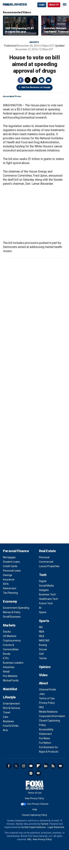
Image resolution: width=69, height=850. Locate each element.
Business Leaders (13, 662)
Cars (5, 716)
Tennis (43, 658)
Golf (41, 653)
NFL (41, 627)
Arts (5, 730)
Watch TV (54, 5)
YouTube (31, 766)
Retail (6, 671)
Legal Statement (55, 827)
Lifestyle (9, 697)
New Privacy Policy (34, 798)
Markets (34, 42)
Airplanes (8, 721)
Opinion (45, 667)
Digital (42, 581)
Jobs (42, 693)
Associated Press (12, 96)
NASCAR (44, 640)
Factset (44, 824)
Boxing (43, 644)
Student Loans (11, 561)
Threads (35, 80)
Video (43, 675)
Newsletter (60, 766)
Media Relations (48, 711)
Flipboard (38, 766)
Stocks (7, 631)
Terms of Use (47, 698)
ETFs (6, 658)
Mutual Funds (11, 680)
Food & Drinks (11, 725)
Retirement (9, 588)
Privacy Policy (47, 702)
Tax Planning (10, 592)
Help (34, 809)
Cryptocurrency (12, 640)
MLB (41, 636)
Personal (44, 557)
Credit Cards (10, 566)
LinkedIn (46, 766)
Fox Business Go (48, 747)
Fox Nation (45, 742)
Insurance (8, 579)
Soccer (43, 649)
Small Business (12, 616)
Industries (8, 667)
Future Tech (46, 603)
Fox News (44, 738)
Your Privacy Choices (37, 804)
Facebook (21, 80)
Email (49, 80)
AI (40, 607)
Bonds (6, 653)
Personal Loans (12, 570)
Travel (6, 712)
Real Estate (47, 551)
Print (42, 80)
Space (42, 612)
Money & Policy (11, 612)
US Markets (9, 636)
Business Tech (47, 594)
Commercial (46, 561)
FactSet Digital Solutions (33, 827)
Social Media (46, 585)
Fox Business (15, 4)
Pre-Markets (10, 676)
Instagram (23, 766)
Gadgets (44, 590)
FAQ (41, 707)
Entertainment (11, 703)
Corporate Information (52, 716)
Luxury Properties (49, 566)
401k (6, 583)
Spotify (31, 773)
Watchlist (10, 689)
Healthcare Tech (48, 598)
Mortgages (9, 557)
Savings (7, 575)
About (43, 683)
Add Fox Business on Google (36, 87)
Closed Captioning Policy (34, 815)
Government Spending (16, 607)
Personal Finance (16, 551)
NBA (41, 631)
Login (42, 5)
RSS (53, 766)
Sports (44, 621)
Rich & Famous (11, 708)
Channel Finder (47, 689)
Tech (43, 575)
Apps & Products (48, 751)
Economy (10, 601)
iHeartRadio (38, 773)
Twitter (28, 80)
